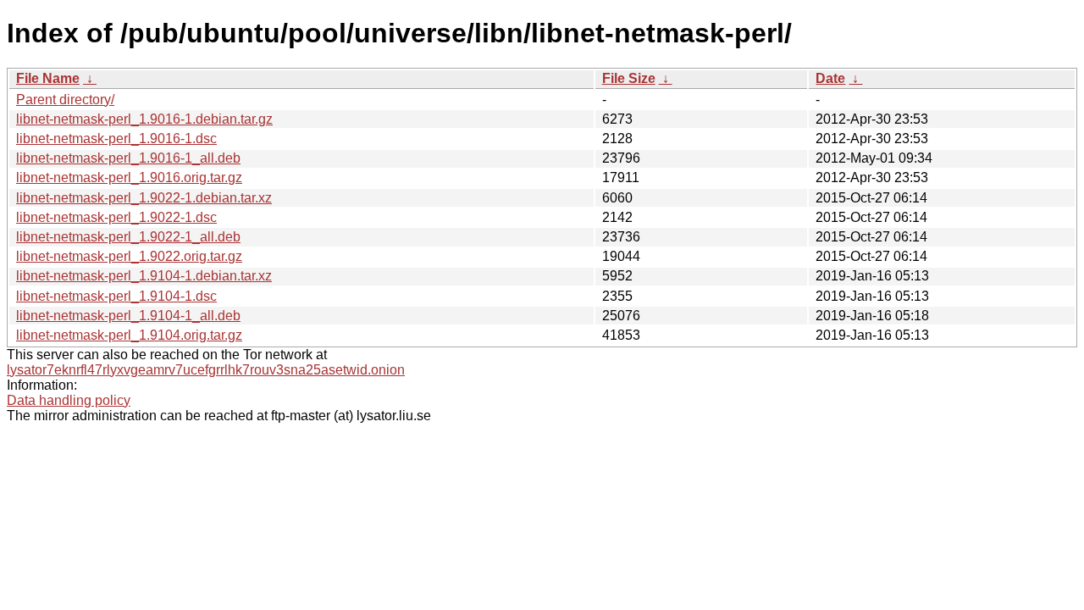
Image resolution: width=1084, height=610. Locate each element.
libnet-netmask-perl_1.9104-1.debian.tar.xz (144, 276)
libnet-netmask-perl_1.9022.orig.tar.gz (129, 256)
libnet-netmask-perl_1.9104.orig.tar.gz (129, 335)
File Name (48, 78)
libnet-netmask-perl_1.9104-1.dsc (116, 296)
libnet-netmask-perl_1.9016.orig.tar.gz (129, 177)
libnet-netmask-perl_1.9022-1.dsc (116, 217)
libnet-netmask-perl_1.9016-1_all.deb (128, 158)
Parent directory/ (65, 99)
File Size (628, 78)
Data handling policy (68, 400)
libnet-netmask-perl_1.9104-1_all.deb (128, 315)
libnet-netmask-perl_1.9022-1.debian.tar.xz (144, 198)
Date (830, 78)
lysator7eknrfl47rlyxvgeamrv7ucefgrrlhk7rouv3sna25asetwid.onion (206, 370)
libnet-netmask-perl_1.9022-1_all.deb (128, 237)
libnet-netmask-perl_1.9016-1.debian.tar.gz (144, 119)
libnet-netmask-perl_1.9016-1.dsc (116, 138)
